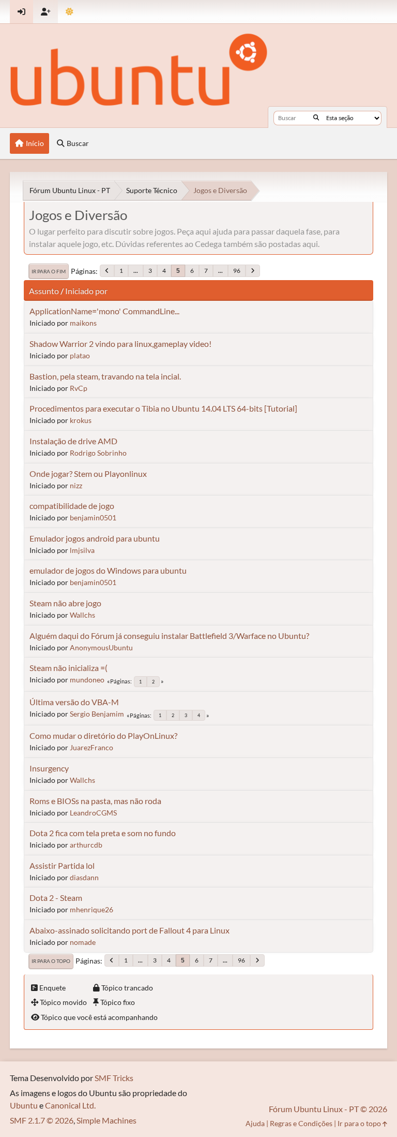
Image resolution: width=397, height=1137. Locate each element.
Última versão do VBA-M (74, 702)
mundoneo (87, 679)
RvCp (78, 388)
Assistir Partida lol (62, 865)
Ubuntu (24, 1105)
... (135, 270)
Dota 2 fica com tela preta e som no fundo (102, 833)
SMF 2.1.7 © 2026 (41, 1120)
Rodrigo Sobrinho (98, 452)
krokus (80, 420)
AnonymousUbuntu (101, 647)
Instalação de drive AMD (73, 441)
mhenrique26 (91, 909)
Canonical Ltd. (70, 1105)
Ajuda (255, 1123)
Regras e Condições (301, 1123)
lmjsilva (82, 550)
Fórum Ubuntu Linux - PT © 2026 (328, 1109)
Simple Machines (106, 1120)
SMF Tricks (114, 1078)
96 (236, 270)
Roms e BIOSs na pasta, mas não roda (95, 801)
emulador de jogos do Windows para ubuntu (108, 570)
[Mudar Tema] (69, 11)
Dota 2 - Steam (55, 897)
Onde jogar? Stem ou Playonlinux (88, 473)
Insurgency (49, 768)
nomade (83, 942)
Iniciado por (86, 291)
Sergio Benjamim (97, 713)
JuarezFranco (91, 747)
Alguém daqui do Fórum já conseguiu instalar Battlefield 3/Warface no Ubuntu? (169, 635)
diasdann (84, 877)
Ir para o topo (51, 961)
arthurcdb (86, 844)
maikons (83, 322)
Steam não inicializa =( (68, 668)
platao (80, 355)
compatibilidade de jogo (71, 506)
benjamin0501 (93, 517)
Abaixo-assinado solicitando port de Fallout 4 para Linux (129, 930)
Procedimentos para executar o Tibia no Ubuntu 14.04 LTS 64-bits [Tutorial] (163, 408)
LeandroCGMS (93, 812)
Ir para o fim (49, 271)
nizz (76, 485)
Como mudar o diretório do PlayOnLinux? (103, 735)
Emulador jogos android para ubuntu (94, 538)
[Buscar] (316, 118)
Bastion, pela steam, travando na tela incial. (105, 376)
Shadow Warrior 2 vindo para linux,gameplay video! (120, 343)
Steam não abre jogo (65, 603)
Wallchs (82, 614)
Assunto (44, 291)
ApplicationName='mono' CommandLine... (104, 311)
